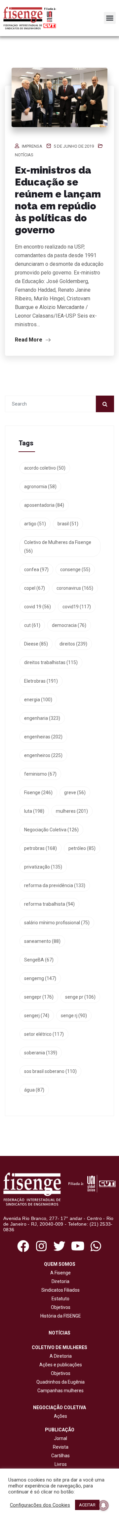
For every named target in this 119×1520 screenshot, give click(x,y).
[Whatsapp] (96, 1246)
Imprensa (32, 146)
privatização (43, 867)
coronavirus (75, 588)
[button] (110, 18)
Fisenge (38, 792)
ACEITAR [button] (87, 1504)
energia (38, 699)
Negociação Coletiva (51, 829)
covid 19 (37, 606)
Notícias (24, 154)
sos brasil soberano (50, 1071)
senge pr (80, 997)
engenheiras (43, 736)
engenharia (42, 718)
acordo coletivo (44, 468)
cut (32, 625)
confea (36, 569)
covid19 (76, 606)
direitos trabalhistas (51, 662)
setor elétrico (44, 1034)
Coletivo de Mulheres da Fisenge (57, 547)
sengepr (39, 997)
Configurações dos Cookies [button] (40, 1505)
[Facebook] (23, 1246)
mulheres (72, 811)
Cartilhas (60, 1455)
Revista (60, 1447)
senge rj (74, 1015)
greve (75, 792)
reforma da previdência (54, 885)
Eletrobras (41, 681)
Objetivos (59, 1307)
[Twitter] (59, 1246)
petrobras (40, 848)
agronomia (40, 486)
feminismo (40, 774)
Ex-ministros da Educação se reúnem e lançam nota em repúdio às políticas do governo (58, 200)
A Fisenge (59, 1272)
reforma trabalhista (49, 904)
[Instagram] (41, 1246)
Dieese (36, 643)
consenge (75, 569)
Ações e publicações (59, 1364)
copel (34, 588)
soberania (40, 1052)
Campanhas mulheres (59, 1390)
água (34, 1090)
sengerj (36, 1015)
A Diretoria (60, 1356)
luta (34, 811)
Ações (59, 1416)
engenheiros (43, 755)
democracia (69, 625)
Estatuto (59, 1298)
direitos (73, 643)
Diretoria (59, 1281)
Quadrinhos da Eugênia (59, 1382)
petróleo (82, 848)
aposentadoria (44, 505)
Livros (61, 1464)
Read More (29, 340)
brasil (68, 523)
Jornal (60, 1438)
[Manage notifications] (103, 1505)
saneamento (42, 941)
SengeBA (39, 959)
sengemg (40, 978)
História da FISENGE (59, 1316)
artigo (35, 523)
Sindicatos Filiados (59, 1290)
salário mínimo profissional (57, 922)
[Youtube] (78, 1246)
